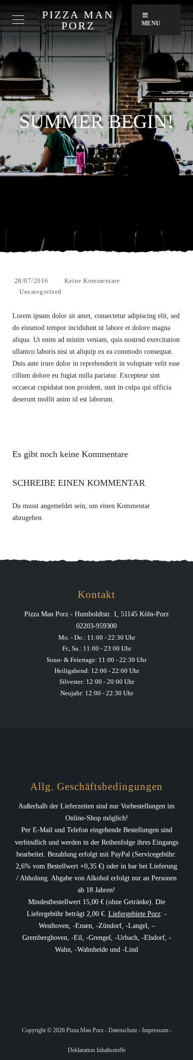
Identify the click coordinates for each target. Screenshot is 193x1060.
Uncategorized (40, 291)
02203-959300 (96, 626)
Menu (151, 23)
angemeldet (56, 506)
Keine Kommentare (92, 280)
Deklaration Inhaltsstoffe (97, 1050)
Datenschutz (122, 1030)
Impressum (155, 1030)
